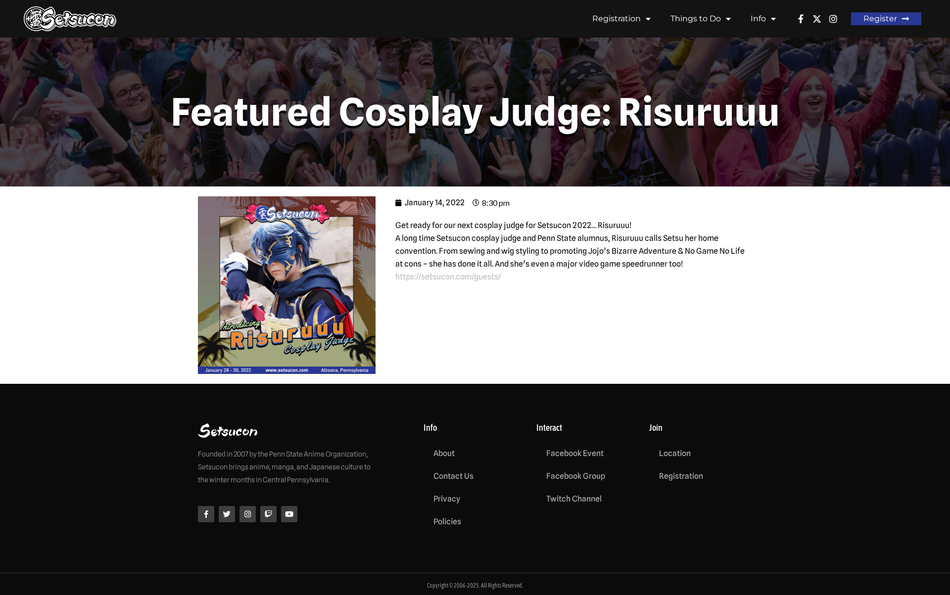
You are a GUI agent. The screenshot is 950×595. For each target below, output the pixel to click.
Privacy (446, 498)
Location (675, 453)
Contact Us (453, 476)
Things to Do (695, 18)
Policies (447, 521)
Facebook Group (575, 476)
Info (758, 18)
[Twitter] (227, 514)
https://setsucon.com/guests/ (448, 276)
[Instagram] (247, 514)
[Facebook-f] (206, 514)
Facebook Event (575, 453)
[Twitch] (268, 514)
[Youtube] (289, 514)
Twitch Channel (574, 498)
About (444, 453)
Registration (616, 18)
